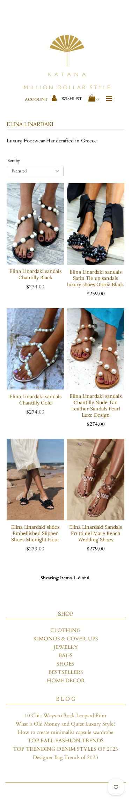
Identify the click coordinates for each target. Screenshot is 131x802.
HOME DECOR (66, 680)
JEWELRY (65, 647)
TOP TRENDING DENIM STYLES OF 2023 (65, 748)
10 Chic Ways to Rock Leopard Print (65, 715)
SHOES (65, 663)
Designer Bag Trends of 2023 (65, 757)
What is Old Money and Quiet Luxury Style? (65, 723)
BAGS (65, 655)
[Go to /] (67, 62)
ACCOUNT (37, 99)
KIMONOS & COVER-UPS (65, 638)
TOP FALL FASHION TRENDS (66, 740)
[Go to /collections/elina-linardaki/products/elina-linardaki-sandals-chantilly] (95, 348)
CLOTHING (65, 630)
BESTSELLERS (65, 672)
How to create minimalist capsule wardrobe (66, 732)
